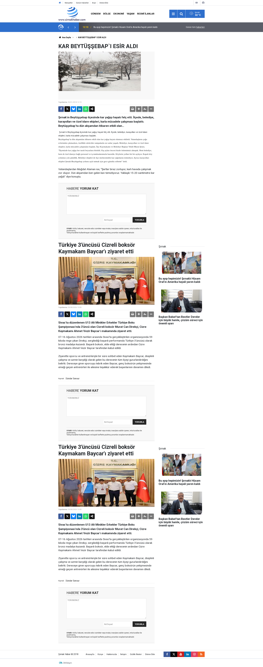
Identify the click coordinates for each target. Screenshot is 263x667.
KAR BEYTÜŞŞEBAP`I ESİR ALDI (92, 37)
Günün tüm (195, 27)
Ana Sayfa (66, 37)
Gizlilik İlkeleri (136, 654)
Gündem (96, 13)
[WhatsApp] (85, 109)
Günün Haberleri (82, 3)
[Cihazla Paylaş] (92, 109)
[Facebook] (61, 109)
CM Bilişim (67, 663)
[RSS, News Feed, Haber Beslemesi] (201, 654)
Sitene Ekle (103, 3)
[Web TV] (196, 2)
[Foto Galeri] (203, 2)
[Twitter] (67, 109)
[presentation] (68, 27)
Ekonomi (118, 13)
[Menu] (173, 14)
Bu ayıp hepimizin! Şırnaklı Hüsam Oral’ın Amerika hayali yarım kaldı (125, 27)
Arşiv (94, 3)
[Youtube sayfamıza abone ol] (180, 654)
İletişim (123, 654)
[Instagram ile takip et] (194, 654)
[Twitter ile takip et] (173, 654)
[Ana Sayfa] (59, 3)
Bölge (107, 13)
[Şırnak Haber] (71, 13)
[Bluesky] (73, 109)
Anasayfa (90, 654)
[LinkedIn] (79, 109)
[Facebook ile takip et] (167, 654)
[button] (138, 109)
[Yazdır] (132, 109)
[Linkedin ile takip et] (187, 654)
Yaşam (130, 13)
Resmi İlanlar (145, 13)
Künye (100, 654)
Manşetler (69, 3)
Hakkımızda (112, 654)
